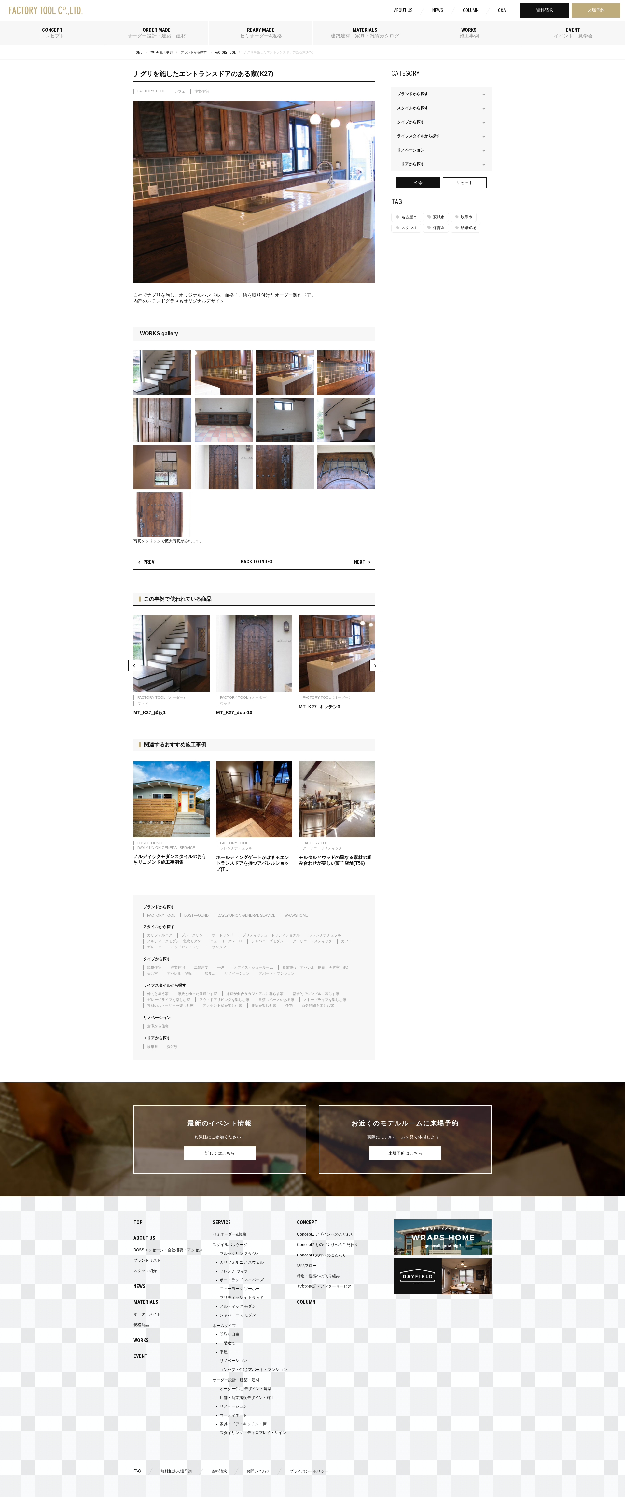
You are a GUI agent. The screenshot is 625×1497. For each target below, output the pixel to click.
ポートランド (222, 935)
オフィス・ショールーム (253, 967)
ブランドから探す (194, 52)
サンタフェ (221, 947)
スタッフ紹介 (145, 1271)
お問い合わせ (258, 1471)
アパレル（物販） (181, 973)
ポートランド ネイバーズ (242, 1280)
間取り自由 (229, 1334)
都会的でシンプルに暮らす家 (316, 994)
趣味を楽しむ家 (263, 1005)
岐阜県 (152, 1047)
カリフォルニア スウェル (242, 1262)
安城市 (439, 217)
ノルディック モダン (238, 1306)
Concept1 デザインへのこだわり (325, 1234)
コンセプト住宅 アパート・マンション (253, 1369)
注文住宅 (201, 91)
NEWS (437, 10)
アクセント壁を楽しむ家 (222, 1005)
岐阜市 (466, 217)
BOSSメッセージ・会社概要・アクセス (168, 1250)
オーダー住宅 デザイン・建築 (245, 1389)
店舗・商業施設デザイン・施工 (247, 1397)
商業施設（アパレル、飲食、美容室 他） (316, 967)
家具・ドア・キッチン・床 (243, 1424)
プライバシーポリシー (308, 1471)
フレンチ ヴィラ (234, 1271)
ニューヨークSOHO (226, 941)
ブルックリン (192, 935)
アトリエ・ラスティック (312, 941)
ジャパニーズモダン (267, 941)
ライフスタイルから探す (164, 985)
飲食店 (210, 973)
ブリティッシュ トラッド (242, 1297)
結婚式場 (468, 228)
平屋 (221, 967)
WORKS (141, 1340)
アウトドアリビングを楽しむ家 (224, 1000)
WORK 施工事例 (161, 52)
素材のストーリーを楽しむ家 (170, 1005)
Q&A (502, 10)
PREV (149, 561)
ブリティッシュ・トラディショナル (271, 935)
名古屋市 (409, 217)
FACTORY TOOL (225, 52)
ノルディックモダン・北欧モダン (174, 941)
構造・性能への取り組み (318, 1276)
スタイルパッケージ (230, 1244)
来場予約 (596, 10)
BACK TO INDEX (256, 561)
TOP (138, 1222)
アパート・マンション (277, 973)
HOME (137, 52)
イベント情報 (556, 1488)
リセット (464, 182)
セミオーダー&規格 (229, 1234)
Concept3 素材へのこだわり (321, 1255)
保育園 (439, 228)
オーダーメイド (147, 1314)
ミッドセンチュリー (187, 947)
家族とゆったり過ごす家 (197, 994)
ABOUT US (403, 10)
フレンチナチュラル (325, 935)
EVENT (140, 1356)
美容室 (152, 973)
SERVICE (222, 1222)
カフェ (179, 91)
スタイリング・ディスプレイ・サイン (253, 1433)
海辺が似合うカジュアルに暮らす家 (255, 994)
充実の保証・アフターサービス (324, 1286)
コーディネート (233, 1415)
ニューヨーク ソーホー (240, 1288)
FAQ (137, 1471)
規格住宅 (154, 967)
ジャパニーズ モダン (238, 1315)
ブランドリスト (147, 1260)
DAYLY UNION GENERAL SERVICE (246, 915)
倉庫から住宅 (158, 1026)
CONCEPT (307, 1222)
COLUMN (471, 10)
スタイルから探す (158, 926)
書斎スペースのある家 (276, 1000)
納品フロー (306, 1265)
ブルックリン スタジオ (240, 1253)
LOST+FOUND (196, 915)
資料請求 (544, 10)
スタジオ (409, 228)
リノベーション (237, 973)
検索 (418, 182)
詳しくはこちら (220, 1153)
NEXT (359, 561)
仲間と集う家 (158, 994)
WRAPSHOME (296, 915)
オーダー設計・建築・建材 (236, 1380)
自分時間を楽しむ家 (318, 1005)
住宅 (289, 1005)
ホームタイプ (224, 1325)
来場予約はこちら (405, 1153)
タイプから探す (157, 959)
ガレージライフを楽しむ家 (168, 1000)
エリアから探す (157, 1038)
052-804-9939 (99, 1488)
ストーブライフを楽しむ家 (324, 1000)
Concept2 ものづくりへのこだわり (327, 1244)
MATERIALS (145, 1302)
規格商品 (141, 1324)
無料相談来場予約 (176, 1471)
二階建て (201, 967)
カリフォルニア (159, 935)
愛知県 (172, 1047)
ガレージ (154, 947)
